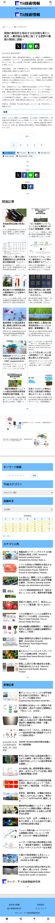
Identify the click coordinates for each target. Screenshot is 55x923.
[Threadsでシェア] (21, 730)
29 (35, 531)
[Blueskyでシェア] (34, 723)
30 (42, 531)
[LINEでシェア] (30, 46)
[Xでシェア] (18, 46)
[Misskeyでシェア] (46, 723)
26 (13, 531)
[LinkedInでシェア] (34, 737)
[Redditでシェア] (34, 730)
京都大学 (33, 153)
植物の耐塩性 (9, 156)
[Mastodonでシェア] (21, 723)
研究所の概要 (14, 905)
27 (20, 531)
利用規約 (40, 905)
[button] (37, 46)
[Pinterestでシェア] (21, 737)
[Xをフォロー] (24, 186)
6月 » (9, 536)
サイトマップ (40, 908)
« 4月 (4, 536)
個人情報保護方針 (14, 908)
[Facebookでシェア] (24, 46)
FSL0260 (22, 153)
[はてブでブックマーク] (46, 730)
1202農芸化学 (10, 153)
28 (27, 531)
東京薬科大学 (45, 153)
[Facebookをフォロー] (31, 186)
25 (6, 531)
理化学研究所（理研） (26, 156)
